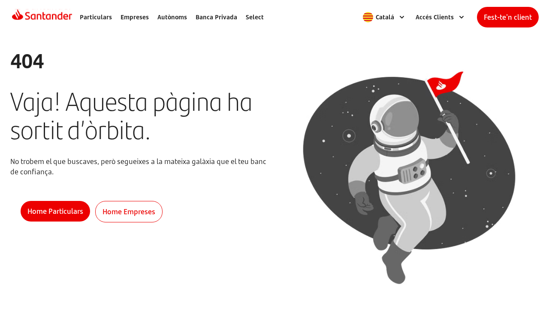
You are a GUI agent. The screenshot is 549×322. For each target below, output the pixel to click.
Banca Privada (216, 17)
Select (255, 17)
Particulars (96, 17)
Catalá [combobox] (385, 17)
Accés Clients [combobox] (435, 17)
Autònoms (172, 17)
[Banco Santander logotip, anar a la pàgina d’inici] (42, 17)
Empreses (135, 17)
